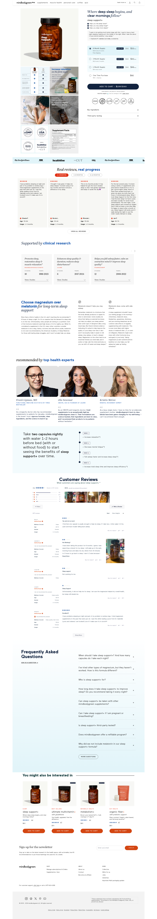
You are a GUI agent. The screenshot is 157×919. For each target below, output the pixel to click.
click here (36, 885)
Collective (105, 869)
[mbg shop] (25, 2)
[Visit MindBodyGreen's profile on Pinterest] (40, 899)
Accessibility (89, 910)
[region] (87, 497)
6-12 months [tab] (95, 175)
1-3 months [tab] (61, 175)
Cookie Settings (105, 910)
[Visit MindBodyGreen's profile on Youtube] (44, 899)
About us (81, 869)
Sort (108, 513)
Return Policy (81, 910)
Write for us (106, 872)
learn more (120, 2)
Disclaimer (66, 910)
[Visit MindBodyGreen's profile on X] (35, 899)
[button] (139, 3)
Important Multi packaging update (113, 880)
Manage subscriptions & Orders (57, 869)
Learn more (125, 93)
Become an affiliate (84, 875)
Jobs (104, 875)
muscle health (56, 3)
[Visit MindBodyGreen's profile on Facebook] (31, 899)
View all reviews (78, 231)
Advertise (105, 878)
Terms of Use (59, 910)
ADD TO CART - (113, 87)
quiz (86, 3)
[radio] (113, 51)
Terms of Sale (51, 910)
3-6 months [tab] (78, 175)
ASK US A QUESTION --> (29, 663)
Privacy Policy (74, 910)
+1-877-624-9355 (49, 885)
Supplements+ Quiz (53, 872)
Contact (81, 872)
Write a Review (118, 507)
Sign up (131, 847)
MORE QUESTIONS (88, 757)
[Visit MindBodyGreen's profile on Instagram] (26, 899)
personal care (69, 3)
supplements (42, 3)
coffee (80, 3)
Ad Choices (97, 910)
